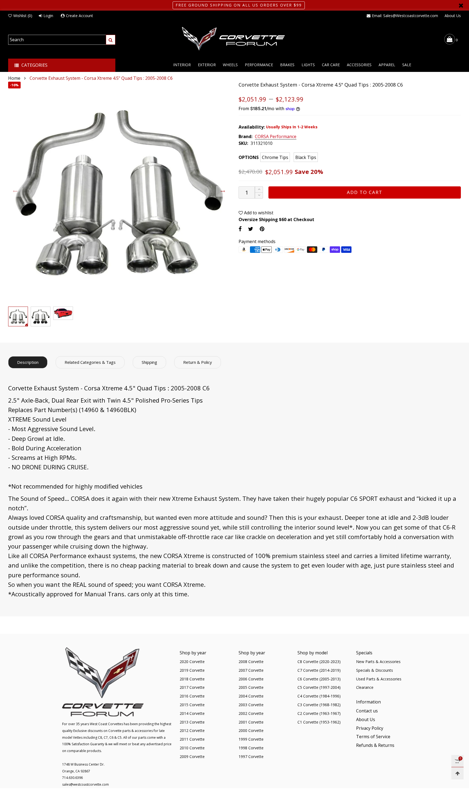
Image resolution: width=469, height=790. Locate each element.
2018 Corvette (192, 678)
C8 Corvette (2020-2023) (319, 661)
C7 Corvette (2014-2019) (319, 670)
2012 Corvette (192, 730)
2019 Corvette (192, 670)
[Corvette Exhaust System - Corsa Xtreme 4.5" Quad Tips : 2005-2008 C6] (119, 193)
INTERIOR (182, 64)
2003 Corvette (251, 704)
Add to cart (364, 192)
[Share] (240, 228)
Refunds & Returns (375, 745)
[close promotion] (461, 5)
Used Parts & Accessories (378, 678)
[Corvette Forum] (234, 39)
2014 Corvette (192, 713)
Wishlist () (22, 15)
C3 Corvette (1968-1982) (319, 704)
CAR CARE (331, 64)
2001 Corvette (251, 722)
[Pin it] (262, 228)
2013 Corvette (192, 722)
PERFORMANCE (259, 64)
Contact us (367, 711)
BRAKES (287, 64)
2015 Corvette (192, 704)
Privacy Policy (369, 728)
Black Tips (305, 157)
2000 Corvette (251, 730)
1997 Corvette (251, 756)
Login (48, 15)
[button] (15, 191)
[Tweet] (250, 228)
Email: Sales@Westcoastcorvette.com (405, 15)
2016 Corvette (192, 696)
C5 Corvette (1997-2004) (319, 687)
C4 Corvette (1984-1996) (319, 696)
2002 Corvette (251, 713)
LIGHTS (308, 64)
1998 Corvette (251, 747)
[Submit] (110, 40)
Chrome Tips (275, 157)
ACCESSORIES (359, 64)
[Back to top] (457, 773)
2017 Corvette (192, 687)
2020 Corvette (192, 661)
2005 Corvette (251, 687)
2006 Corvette (251, 678)
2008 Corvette (251, 661)
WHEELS (230, 64)
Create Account (79, 15)
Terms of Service (373, 737)
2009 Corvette (192, 756)
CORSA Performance (275, 136)
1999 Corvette (251, 739)
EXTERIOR (207, 64)
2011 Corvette (192, 739)
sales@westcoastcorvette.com (85, 784)
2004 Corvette (251, 696)
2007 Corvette (251, 670)
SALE (406, 64)
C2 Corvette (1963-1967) (319, 713)
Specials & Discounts (374, 670)
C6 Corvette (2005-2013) (319, 678)
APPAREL (387, 64)
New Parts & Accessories (378, 661)
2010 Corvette (192, 747)
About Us (453, 15)
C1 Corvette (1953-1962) (319, 722)
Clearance (364, 687)
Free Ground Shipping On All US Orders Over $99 (239, 5)
